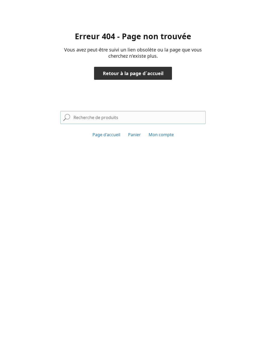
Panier (134, 134)
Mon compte (161, 134)
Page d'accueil (106, 134)
